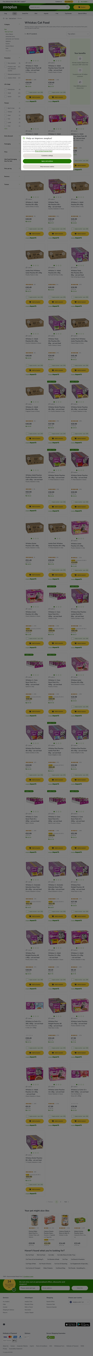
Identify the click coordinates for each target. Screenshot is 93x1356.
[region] (47, 153)
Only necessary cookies (47, 166)
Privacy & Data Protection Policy (43, 151)
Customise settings (47, 156)
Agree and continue (47, 161)
